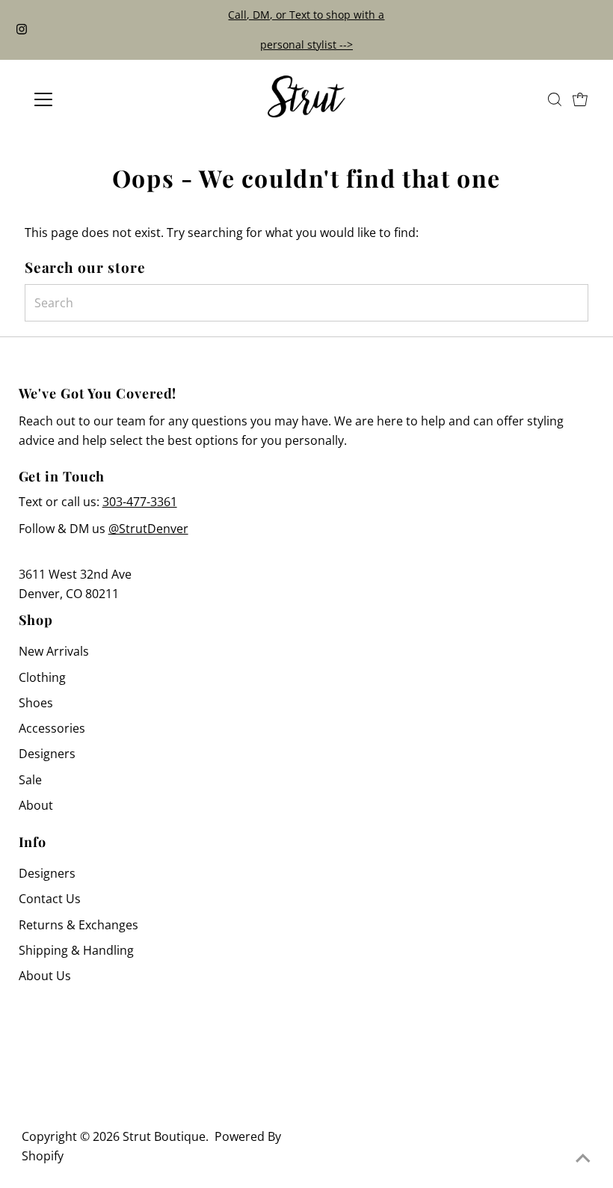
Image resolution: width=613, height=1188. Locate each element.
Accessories (52, 728)
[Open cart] (580, 99)
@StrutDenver (148, 528)
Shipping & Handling (76, 950)
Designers (47, 753)
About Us (45, 975)
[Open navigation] (91, 99)
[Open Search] (554, 99)
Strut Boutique (164, 1136)
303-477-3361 (139, 501)
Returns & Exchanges (78, 925)
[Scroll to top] (583, 1158)
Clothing (42, 677)
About (36, 805)
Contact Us (50, 898)
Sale (30, 780)
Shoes (36, 703)
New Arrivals (54, 651)
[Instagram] (22, 30)
